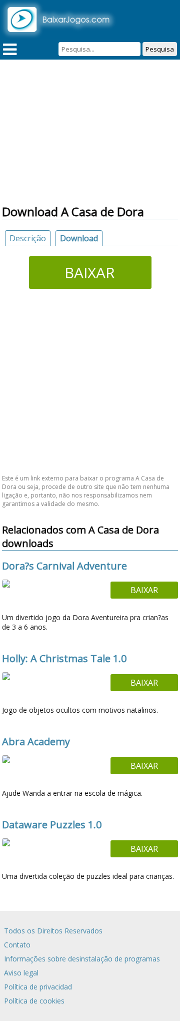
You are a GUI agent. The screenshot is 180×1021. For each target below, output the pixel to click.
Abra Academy (36, 741)
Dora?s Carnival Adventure (64, 566)
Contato (17, 944)
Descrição (28, 238)
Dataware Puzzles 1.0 (52, 824)
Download (79, 238)
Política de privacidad (38, 986)
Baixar (89, 272)
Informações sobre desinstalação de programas (82, 958)
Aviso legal (21, 972)
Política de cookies (34, 1000)
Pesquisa (160, 49)
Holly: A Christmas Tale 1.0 (64, 658)
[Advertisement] (90, 133)
